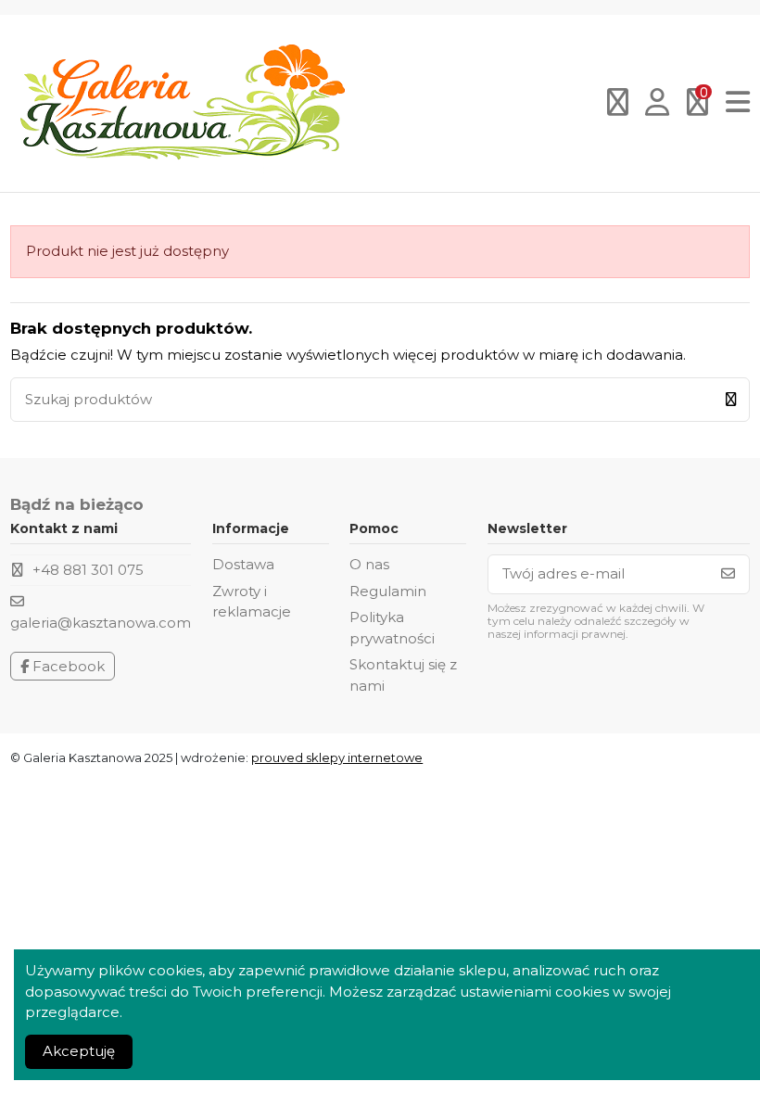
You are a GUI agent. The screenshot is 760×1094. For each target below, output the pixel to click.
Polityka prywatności (392, 627)
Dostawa (243, 564)
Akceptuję (79, 1051)
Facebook (67, 666)
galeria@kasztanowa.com (100, 622)
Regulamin (387, 591)
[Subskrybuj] (728, 574)
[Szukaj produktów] (731, 400)
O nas (369, 564)
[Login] (657, 103)
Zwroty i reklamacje (251, 601)
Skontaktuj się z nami (403, 674)
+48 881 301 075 (88, 570)
